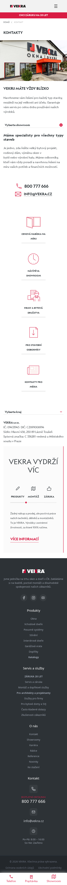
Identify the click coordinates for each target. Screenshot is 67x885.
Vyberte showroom (17, 125)
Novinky (33, 761)
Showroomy (33, 739)
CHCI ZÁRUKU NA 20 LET (33, 15)
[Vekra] (18, 6)
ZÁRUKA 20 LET (34, 676)
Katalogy (33, 657)
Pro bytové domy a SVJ (33, 704)
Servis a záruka (33, 682)
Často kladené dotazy (33, 709)
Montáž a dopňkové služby (33, 687)
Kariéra (33, 745)
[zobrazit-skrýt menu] (55, 6)
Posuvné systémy (33, 629)
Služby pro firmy (33, 698)
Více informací (24, 539)
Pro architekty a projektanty (34, 693)
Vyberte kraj (13, 412)
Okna (34, 618)
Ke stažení (34, 767)
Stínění (34, 635)
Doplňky (33, 651)
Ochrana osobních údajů (19, 867)
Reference (33, 756)
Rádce (33, 750)
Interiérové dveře (33, 640)
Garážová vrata (33, 646)
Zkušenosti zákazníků (33, 715)
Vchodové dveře (33, 624)
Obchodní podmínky (50, 867)
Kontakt (33, 734)
